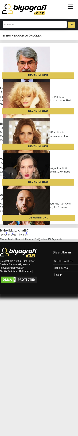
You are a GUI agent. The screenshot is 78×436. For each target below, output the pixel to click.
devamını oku (38, 75)
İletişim (58, 275)
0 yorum (23, 238)
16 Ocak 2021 (8, 238)
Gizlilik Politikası (63, 261)
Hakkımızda (61, 268)
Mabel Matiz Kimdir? (14, 233)
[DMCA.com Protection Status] (19, 279)
